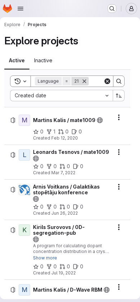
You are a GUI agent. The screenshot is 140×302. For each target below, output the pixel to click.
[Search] (119, 81)
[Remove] (84, 81)
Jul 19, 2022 (63, 273)
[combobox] (61, 95)
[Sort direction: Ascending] (119, 95)
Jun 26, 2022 (64, 213)
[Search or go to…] (112, 8)
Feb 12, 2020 (64, 138)
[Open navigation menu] (20, 8)
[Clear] (107, 81)
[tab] (16, 60)
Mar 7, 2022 (63, 172)
